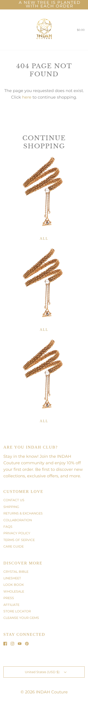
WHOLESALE (13, 591)
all (44, 238)
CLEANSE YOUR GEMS (21, 618)
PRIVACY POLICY (16, 533)
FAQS (7, 527)
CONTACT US (13, 500)
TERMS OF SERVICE (19, 540)
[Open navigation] (3, 29)
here (26, 97)
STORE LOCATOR (17, 611)
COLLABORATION (17, 520)
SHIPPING (11, 507)
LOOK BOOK (13, 585)
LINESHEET (12, 578)
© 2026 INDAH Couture (44, 692)
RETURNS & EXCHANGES (23, 513)
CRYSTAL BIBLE (15, 572)
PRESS (8, 598)
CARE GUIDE (13, 546)
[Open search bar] (8, 29)
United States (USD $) (42, 672)
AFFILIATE (11, 605)
